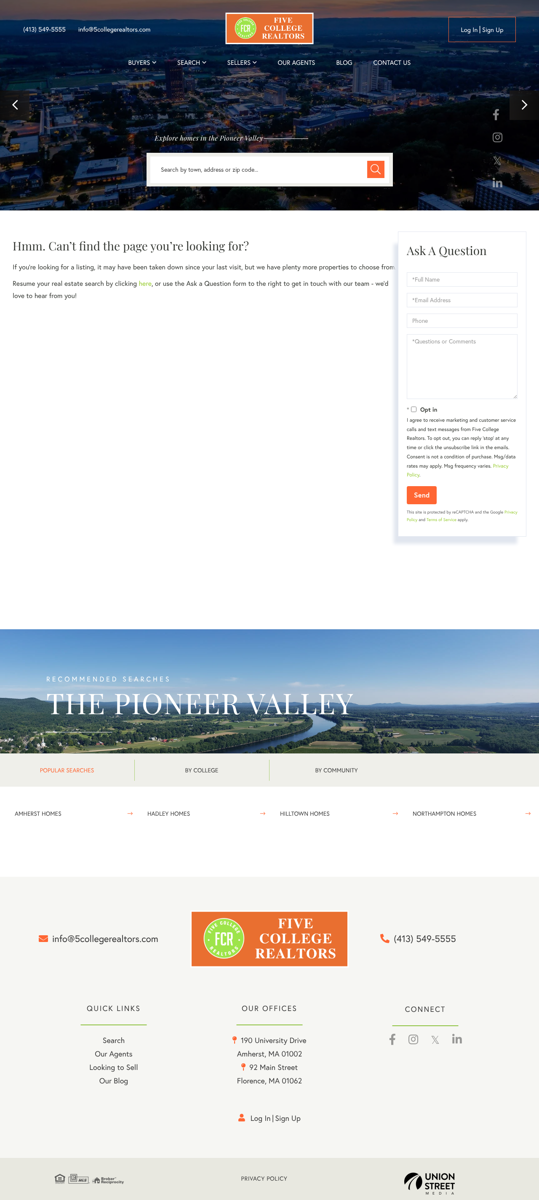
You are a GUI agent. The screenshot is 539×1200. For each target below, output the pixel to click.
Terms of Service (441, 519)
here (145, 283)
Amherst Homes (38, 813)
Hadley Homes (168, 813)
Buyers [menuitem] (139, 63)
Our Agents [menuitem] (296, 63)
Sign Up (493, 30)
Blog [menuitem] (344, 63)
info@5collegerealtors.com (114, 29)
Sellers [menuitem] (239, 63)
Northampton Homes (444, 813)
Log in (469, 30)
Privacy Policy (264, 1178)
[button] (14, 105)
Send (422, 494)
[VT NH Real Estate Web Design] (444, 1184)
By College (202, 770)
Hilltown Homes (305, 813)
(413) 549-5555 (44, 29)
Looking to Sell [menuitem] (113, 1067)
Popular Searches (67, 770)
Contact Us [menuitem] (392, 63)
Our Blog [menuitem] (113, 1081)
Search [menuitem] (188, 63)
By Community (336, 770)
